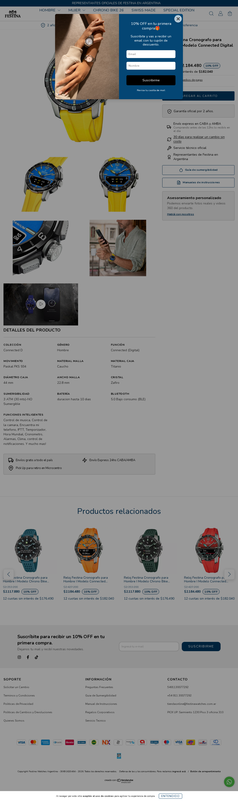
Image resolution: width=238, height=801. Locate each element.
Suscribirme (151, 80)
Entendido (170, 796)
